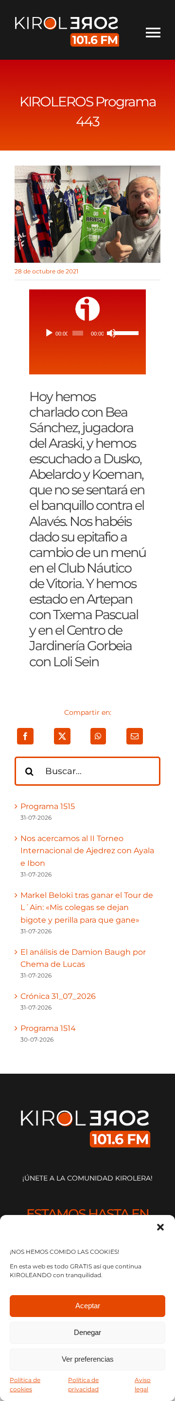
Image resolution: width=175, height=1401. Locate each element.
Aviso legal (143, 1384)
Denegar (87, 1332)
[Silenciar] (111, 333)
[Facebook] (25, 736)
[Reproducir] (49, 333)
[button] (160, 1227)
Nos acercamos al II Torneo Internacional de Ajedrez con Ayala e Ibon (87, 851)
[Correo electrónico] (134, 736)
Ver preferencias (88, 1359)
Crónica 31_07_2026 (58, 996)
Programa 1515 (47, 806)
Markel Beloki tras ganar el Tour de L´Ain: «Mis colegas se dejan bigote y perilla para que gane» (86, 908)
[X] (62, 736)
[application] (87, 333)
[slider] (124, 332)
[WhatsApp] (98, 736)
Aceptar (87, 1305)
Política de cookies (25, 1384)
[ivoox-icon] (87, 300)
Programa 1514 (48, 1028)
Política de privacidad (83, 1384)
